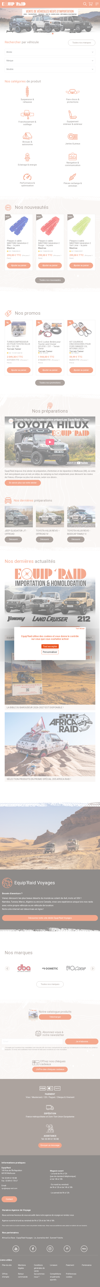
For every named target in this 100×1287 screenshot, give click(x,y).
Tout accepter (50, 646)
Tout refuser (80, 628)
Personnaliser (50, 652)
